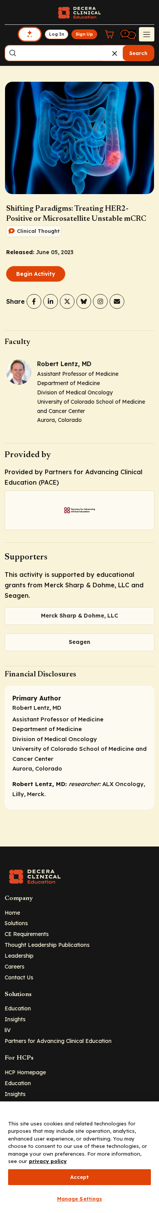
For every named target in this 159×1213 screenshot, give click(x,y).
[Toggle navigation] (146, 34)
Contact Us (19, 977)
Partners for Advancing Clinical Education (58, 1041)
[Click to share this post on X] (67, 301)
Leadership (19, 955)
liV (8, 1030)
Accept (79, 1177)
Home (12, 912)
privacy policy (48, 1161)
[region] (79, 1157)
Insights (15, 1019)
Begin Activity (35, 273)
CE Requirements (27, 934)
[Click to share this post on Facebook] (34, 301)
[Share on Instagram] (100, 301)
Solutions (16, 923)
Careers (14, 966)
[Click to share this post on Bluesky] (83, 301)
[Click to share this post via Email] (117, 301)
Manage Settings (79, 1199)
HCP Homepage (25, 1072)
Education (18, 1008)
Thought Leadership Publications (47, 944)
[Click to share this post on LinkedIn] (50, 301)
